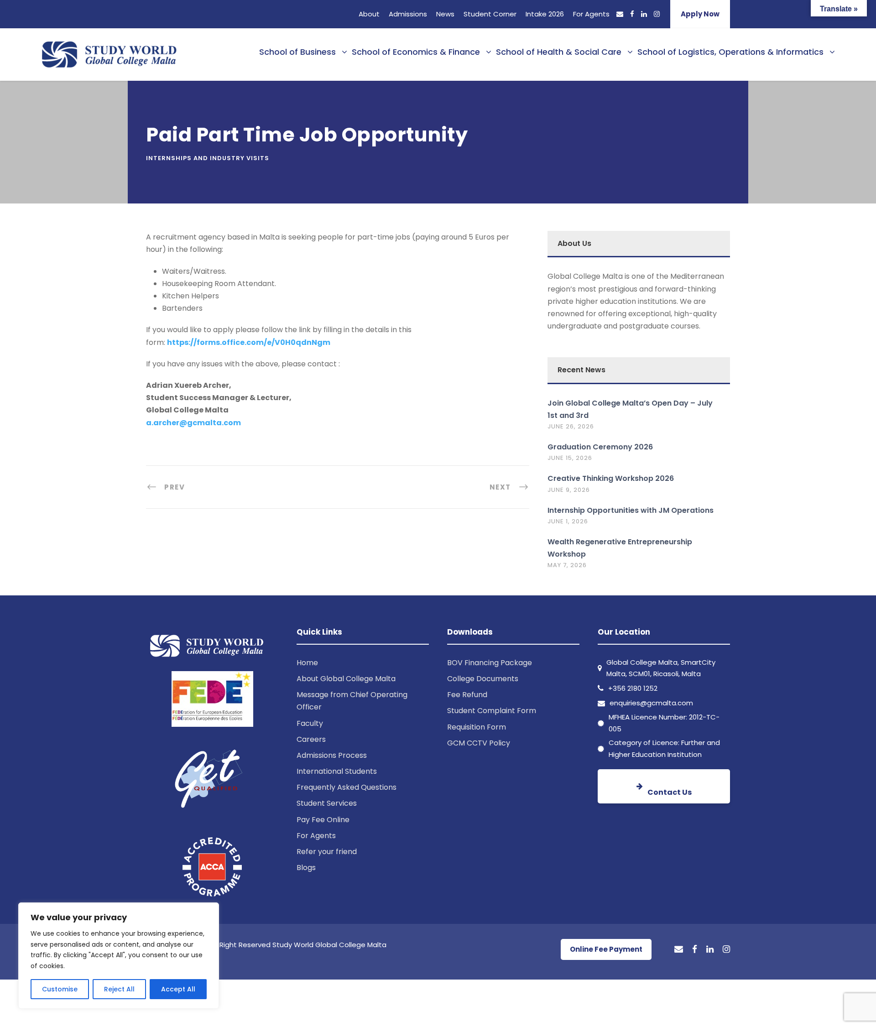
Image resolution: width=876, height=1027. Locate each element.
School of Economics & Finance (416, 51)
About (369, 14)
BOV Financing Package (489, 662)
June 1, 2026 (568, 521)
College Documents (482, 678)
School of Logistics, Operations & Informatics (730, 51)
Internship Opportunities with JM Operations (631, 510)
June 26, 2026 (571, 426)
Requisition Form (476, 727)
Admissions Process (332, 755)
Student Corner (490, 14)
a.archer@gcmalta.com (193, 422)
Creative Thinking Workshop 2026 (611, 478)
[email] (619, 14)
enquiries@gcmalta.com (651, 703)
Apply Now (700, 14)
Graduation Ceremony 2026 (600, 447)
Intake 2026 (545, 14)
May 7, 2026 (567, 565)
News (445, 14)
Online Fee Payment (606, 949)
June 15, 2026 (570, 458)
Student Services (327, 803)
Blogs (306, 867)
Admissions (408, 14)
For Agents (591, 14)
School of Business (297, 51)
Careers (311, 739)
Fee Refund (467, 694)
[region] (118, 955)
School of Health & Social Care (558, 51)
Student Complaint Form (491, 710)
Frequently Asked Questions (346, 787)
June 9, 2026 (569, 489)
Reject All (119, 989)
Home (307, 662)
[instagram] (657, 14)
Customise (60, 989)
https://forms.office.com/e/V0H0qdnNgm (248, 342)
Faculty (310, 723)
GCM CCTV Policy (478, 743)
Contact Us (669, 792)
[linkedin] (644, 14)
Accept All (178, 989)
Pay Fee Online (323, 819)
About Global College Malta (346, 678)
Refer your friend (327, 851)
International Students (337, 771)
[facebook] (632, 14)
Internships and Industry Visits (207, 158)
